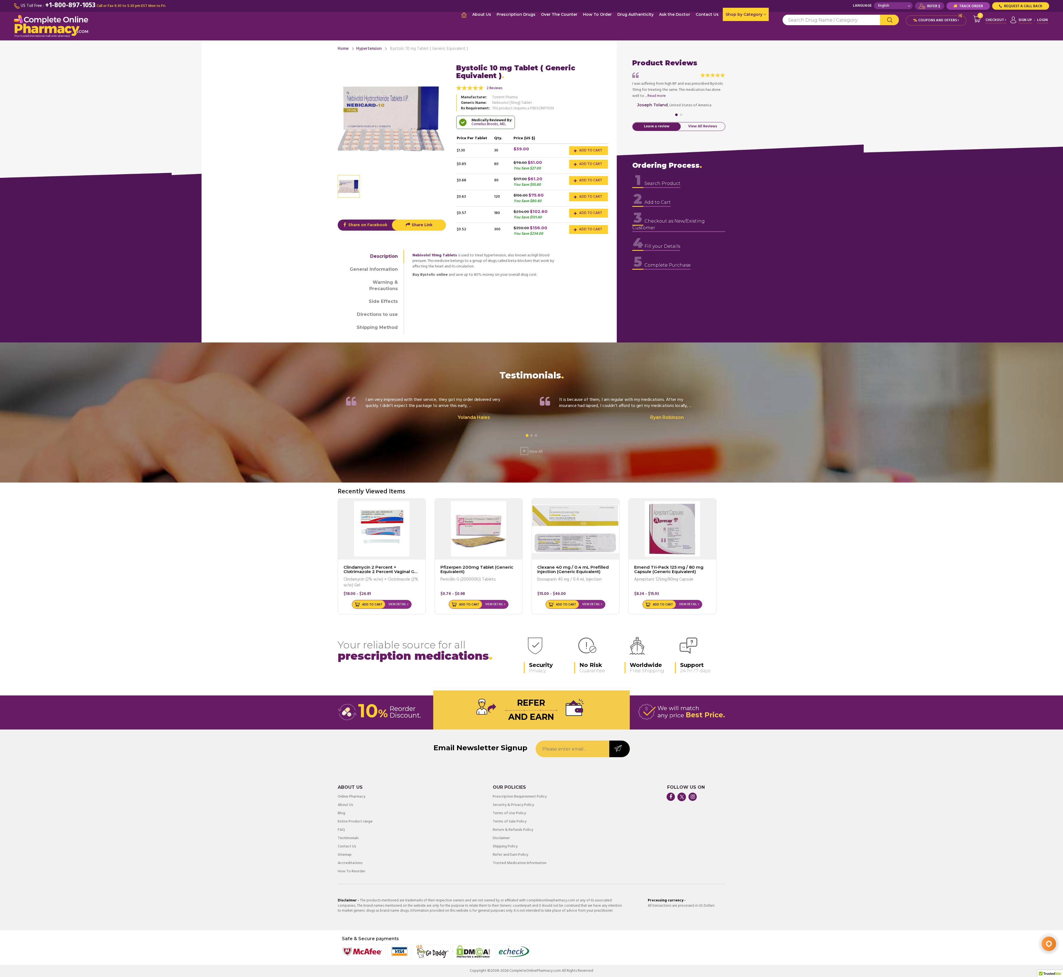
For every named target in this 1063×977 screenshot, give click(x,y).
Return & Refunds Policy (513, 830)
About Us (481, 14)
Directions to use (377, 314)
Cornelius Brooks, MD (488, 124)
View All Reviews (702, 126)
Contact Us (707, 14)
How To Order (597, 14)
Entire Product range (355, 821)
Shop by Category (744, 14)
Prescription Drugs (516, 14)
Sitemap (345, 855)
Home (343, 48)
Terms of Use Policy (509, 813)
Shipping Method (377, 327)
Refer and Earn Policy (510, 855)
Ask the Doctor (674, 14)
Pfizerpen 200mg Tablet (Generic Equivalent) (476, 569)
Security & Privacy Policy (513, 805)
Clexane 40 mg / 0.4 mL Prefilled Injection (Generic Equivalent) (573, 569)
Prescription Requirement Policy (520, 797)
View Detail (397, 604)
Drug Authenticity (635, 14)
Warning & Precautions (383, 285)
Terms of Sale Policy (510, 821)
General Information (374, 269)
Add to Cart (590, 150)
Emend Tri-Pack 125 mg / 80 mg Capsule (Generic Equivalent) (668, 569)
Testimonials (348, 838)
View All (533, 451)
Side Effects (383, 301)
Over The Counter (559, 14)
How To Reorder (351, 871)
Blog (341, 813)
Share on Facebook (367, 225)
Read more (656, 96)
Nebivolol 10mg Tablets (434, 255)
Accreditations (350, 863)
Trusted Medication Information (519, 863)
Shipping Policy (505, 846)
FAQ (341, 830)
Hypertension (368, 48)
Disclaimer (501, 838)
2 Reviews (494, 88)
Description (384, 256)
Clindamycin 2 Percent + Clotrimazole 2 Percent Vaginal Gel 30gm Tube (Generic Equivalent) (381, 571)
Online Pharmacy (351, 797)
